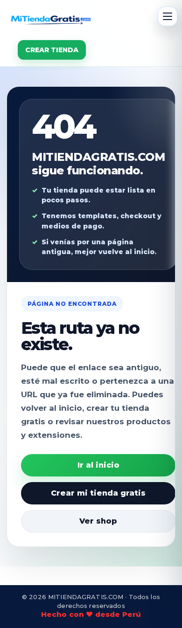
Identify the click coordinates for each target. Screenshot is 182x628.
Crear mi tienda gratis (98, 493)
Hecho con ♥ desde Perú (91, 614)
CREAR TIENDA (51, 50)
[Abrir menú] (167, 16)
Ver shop (98, 521)
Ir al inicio (98, 465)
